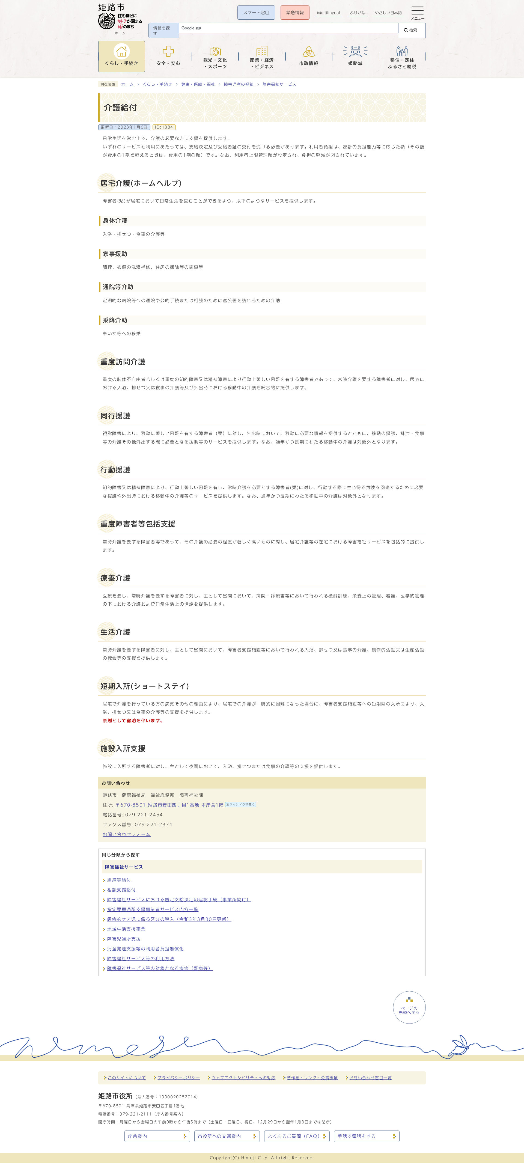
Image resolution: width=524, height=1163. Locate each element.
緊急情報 (295, 12)
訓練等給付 (119, 880)
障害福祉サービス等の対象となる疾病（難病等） (160, 968)
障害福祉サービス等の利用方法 (140, 958)
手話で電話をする (357, 1136)
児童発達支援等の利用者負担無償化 (145, 949)
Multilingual (328, 13)
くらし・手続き (157, 84)
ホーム (127, 84)
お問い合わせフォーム (127, 834)
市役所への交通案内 (219, 1136)
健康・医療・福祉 (198, 84)
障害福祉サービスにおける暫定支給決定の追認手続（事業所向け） (179, 899)
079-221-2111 (136, 1114)
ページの (409, 1010)
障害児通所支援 (124, 939)
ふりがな (357, 13)
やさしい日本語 (388, 13)
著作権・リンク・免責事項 (312, 1078)
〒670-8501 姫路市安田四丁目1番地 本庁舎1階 (185, 805)
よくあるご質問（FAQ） (295, 1136)
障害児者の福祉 (239, 84)
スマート (256, 12)
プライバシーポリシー (178, 1078)
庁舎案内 (137, 1136)
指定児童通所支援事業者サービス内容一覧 (152, 909)
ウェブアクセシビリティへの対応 (243, 1078)
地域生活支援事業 (126, 929)
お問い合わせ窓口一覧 (371, 1078)
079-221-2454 (144, 815)
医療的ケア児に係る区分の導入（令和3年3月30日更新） (169, 919)
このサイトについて (127, 1078)
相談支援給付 (121, 890)
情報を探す (161, 30)
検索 (413, 30)
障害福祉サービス (280, 84)
